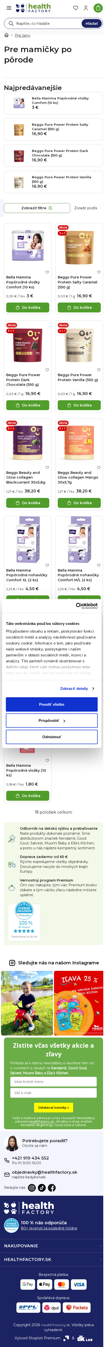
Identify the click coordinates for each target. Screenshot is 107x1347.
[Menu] (9, 8)
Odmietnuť (51, 737)
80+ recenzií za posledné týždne (49, 1228)
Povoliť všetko (51, 704)
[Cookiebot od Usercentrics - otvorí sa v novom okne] (76, 606)
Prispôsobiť (49, 720)
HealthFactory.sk (41, 1121)
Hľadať (92, 23)
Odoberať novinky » (53, 1107)
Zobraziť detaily (74, 688)
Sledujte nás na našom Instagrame (58, 963)
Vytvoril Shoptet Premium (37, 1338)
